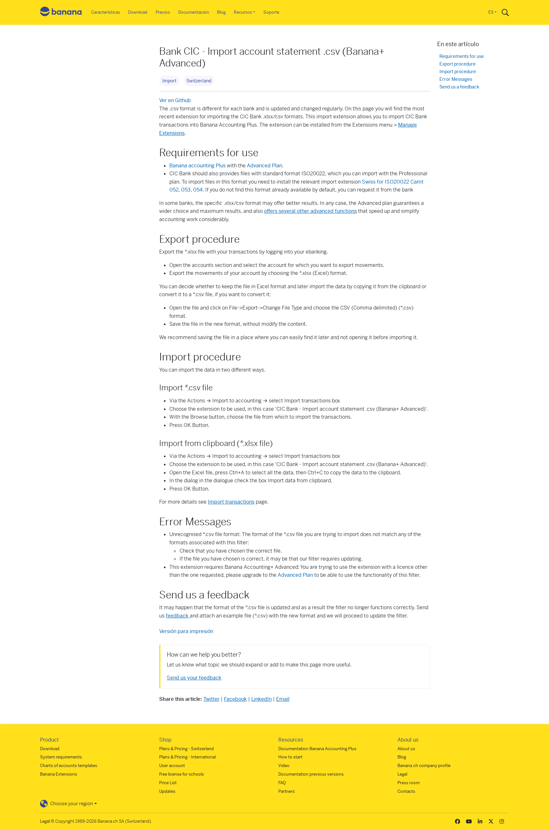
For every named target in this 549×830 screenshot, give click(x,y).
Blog (221, 12)
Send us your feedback (194, 677)
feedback (178, 615)
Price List (168, 782)
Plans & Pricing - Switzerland (186, 748)
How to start (290, 757)
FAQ (282, 782)
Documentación (193, 12)
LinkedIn (261, 699)
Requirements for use (461, 56)
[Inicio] (61, 12)
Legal (402, 774)
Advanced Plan (264, 165)
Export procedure (457, 64)
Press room (408, 782)
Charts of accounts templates (68, 765)
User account (172, 765)
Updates (167, 791)
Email (282, 699)
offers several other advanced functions (310, 211)
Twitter (211, 699)
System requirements (61, 757)
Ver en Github (175, 100)
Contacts (406, 791)
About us (406, 748)
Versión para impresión (186, 631)
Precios (163, 12)
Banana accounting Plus (197, 165)
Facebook (235, 699)
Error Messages (455, 79)
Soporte (271, 12)
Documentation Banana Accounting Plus (317, 748)
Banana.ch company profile (424, 765)
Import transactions (231, 502)
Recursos (243, 12)
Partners (286, 791)
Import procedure (457, 71)
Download (137, 12)
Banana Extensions (58, 774)
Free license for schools (181, 774)
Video (283, 765)
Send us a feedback (459, 87)
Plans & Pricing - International (187, 757)
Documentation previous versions (311, 774)
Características (105, 12)
